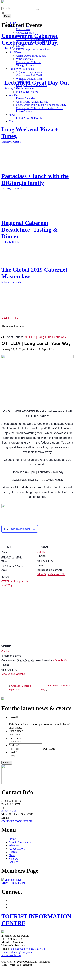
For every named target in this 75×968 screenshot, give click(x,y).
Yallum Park (23, 81)
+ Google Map (61, 660)
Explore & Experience (21, 68)
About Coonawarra (20, 842)
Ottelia (41, 552)
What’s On (15, 95)
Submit (6, 762)
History (20, 35)
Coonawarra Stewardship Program (36, 42)
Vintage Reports (25, 65)
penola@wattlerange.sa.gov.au (27, 948)
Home (12, 22)
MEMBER (13, 883)
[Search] (37, 9)
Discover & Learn (19, 26)
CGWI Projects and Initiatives (33, 49)
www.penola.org (11, 955)
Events (13, 852)
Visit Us (13, 858)
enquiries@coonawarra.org (17, 820)
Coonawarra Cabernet (28, 62)
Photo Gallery (24, 111)
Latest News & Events (29, 118)
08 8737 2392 (9, 811)
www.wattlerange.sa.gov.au (17, 952)
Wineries (14, 845)
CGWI (20, 45)
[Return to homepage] (2, 4)
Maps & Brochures (27, 91)
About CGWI (17, 848)
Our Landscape (25, 32)
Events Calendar (25, 98)
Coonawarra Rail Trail (29, 75)
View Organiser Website (51, 574)
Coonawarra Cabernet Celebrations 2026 (39, 108)
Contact (13, 121)
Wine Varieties (24, 58)
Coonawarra (23, 29)
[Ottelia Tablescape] (37, 357)
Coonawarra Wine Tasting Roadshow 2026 (41, 104)
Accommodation (25, 88)
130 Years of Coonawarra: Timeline (36, 39)
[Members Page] (11, 879)
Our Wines (15, 52)
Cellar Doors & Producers (31, 55)
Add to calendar (20, 529)
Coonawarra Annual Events (32, 101)
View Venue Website (13, 674)
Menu (7, 16)
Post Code (49, 748)
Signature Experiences (29, 72)
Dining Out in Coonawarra (31, 85)
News (12, 114)
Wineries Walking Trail (29, 78)
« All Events (9, 318)
